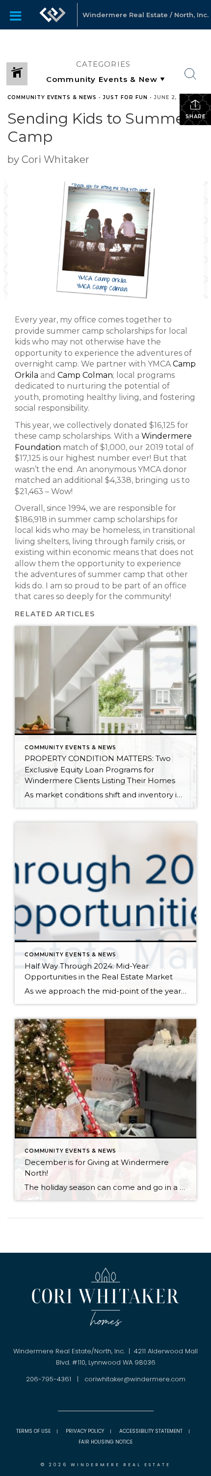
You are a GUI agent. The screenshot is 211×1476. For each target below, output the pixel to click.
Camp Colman (85, 375)
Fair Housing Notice (105, 1442)
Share (195, 116)
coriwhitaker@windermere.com (134, 1379)
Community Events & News (52, 97)
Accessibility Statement (151, 1431)
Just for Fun (125, 97)
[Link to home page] (52, 14)
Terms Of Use (33, 1431)
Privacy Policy (85, 1431)
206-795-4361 (48, 1379)
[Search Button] (190, 74)
